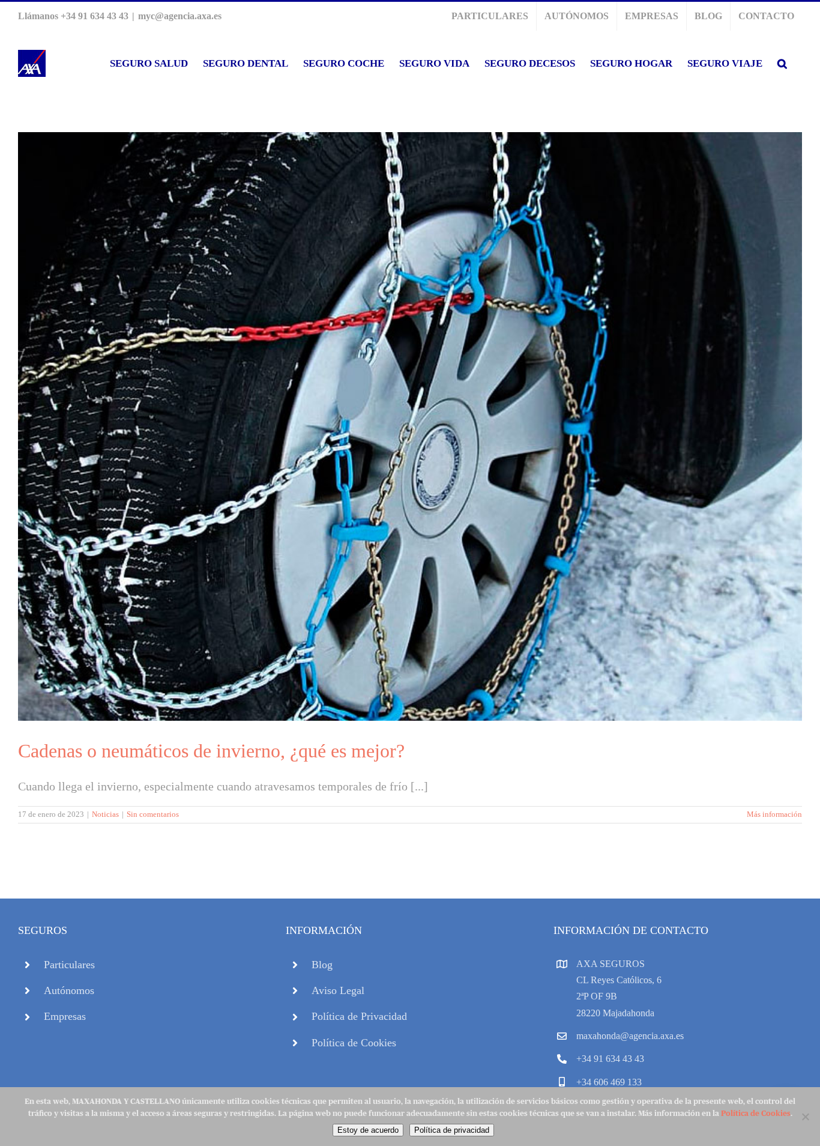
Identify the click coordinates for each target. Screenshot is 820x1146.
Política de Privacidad (359, 1016)
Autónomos (69, 990)
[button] (782, 63)
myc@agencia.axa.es (180, 16)
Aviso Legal (338, 990)
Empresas (65, 1016)
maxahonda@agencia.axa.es (630, 1036)
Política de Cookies (354, 1043)
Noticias (105, 814)
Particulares (69, 965)
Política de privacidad (451, 1130)
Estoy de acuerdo (368, 1130)
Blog (322, 965)
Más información (774, 814)
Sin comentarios (153, 814)
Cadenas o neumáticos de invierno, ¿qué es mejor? (211, 751)
